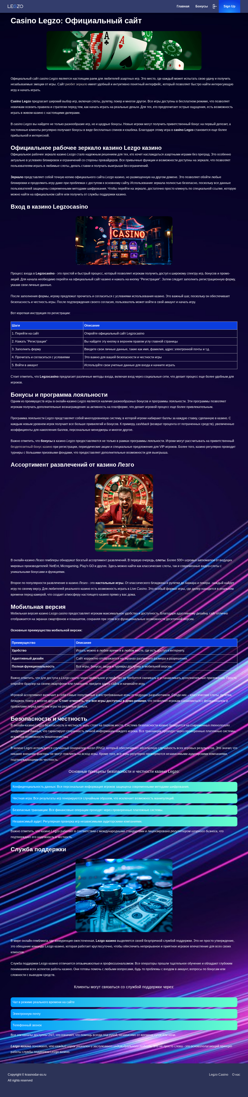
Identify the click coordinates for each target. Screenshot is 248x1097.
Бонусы (201, 6)
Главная (183, 6)
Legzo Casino (218, 1074)
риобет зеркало (76, 84)
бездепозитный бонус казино (32, 446)
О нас (236, 1074)
